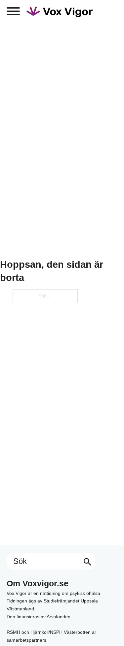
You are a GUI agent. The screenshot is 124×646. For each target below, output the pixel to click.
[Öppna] (13, 11)
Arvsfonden (58, 616)
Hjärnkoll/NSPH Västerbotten (60, 632)
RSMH (13, 632)
